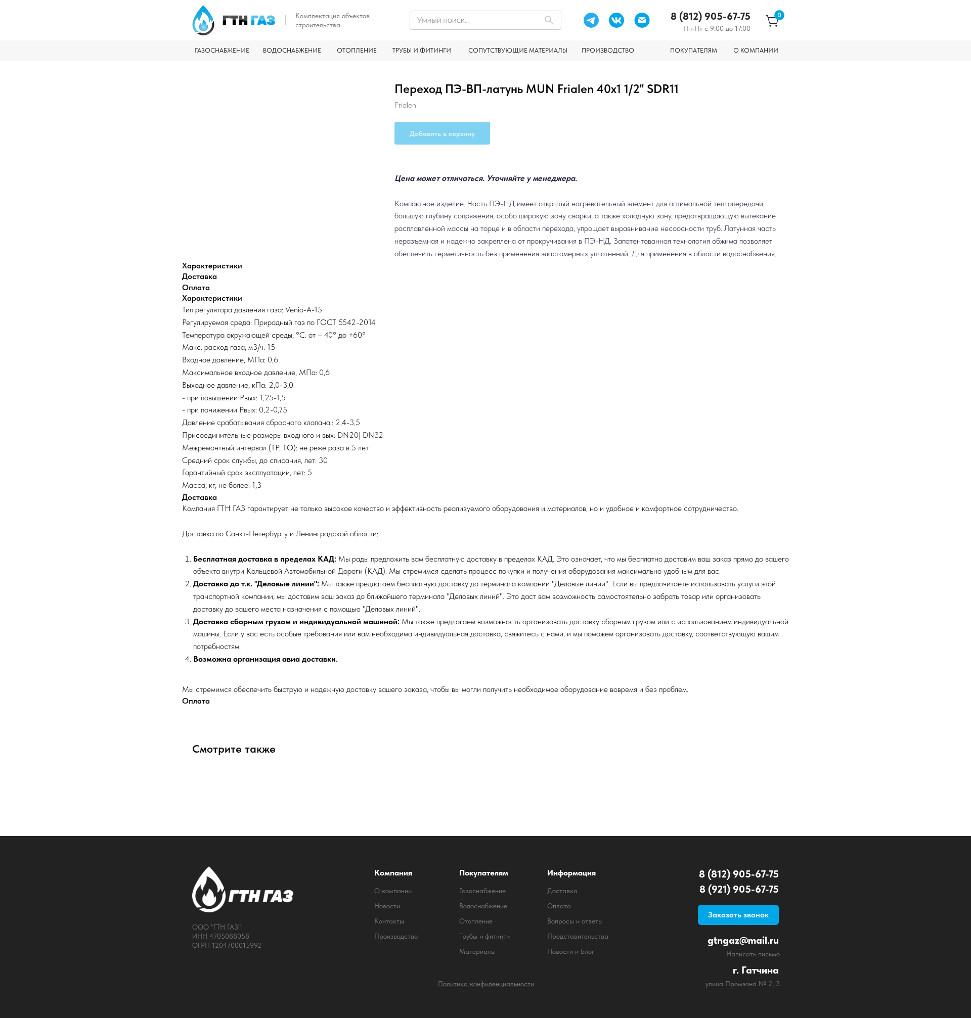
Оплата (559, 906)
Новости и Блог (571, 951)
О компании (393, 891)
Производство (396, 936)
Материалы (477, 951)
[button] (738, 915)
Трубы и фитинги (484, 936)
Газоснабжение (482, 891)
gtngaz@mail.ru (743, 940)
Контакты (389, 921)
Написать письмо (753, 954)
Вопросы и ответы (575, 921)
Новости (387, 906)
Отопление (476, 921)
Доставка (562, 891)
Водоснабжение (483, 906)
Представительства (577, 936)
